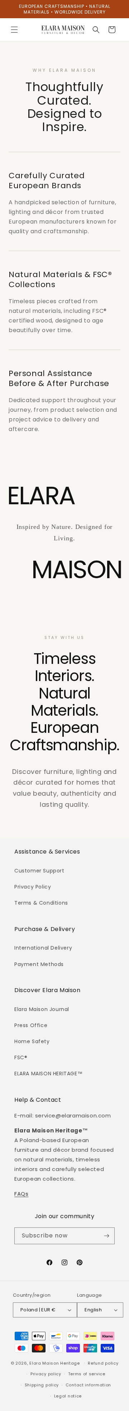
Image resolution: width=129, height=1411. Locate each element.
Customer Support (39, 870)
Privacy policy (45, 1374)
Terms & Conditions (41, 902)
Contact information (88, 1385)
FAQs (21, 1193)
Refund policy (103, 1363)
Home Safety (32, 1041)
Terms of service (86, 1374)
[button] (14, 29)
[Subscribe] (106, 1235)
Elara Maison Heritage (54, 1363)
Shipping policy (42, 1385)
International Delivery (43, 947)
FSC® (20, 1057)
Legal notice (68, 1396)
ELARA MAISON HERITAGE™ (48, 1073)
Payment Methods (39, 964)
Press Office (30, 1025)
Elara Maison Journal (41, 1009)
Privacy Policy (32, 886)
